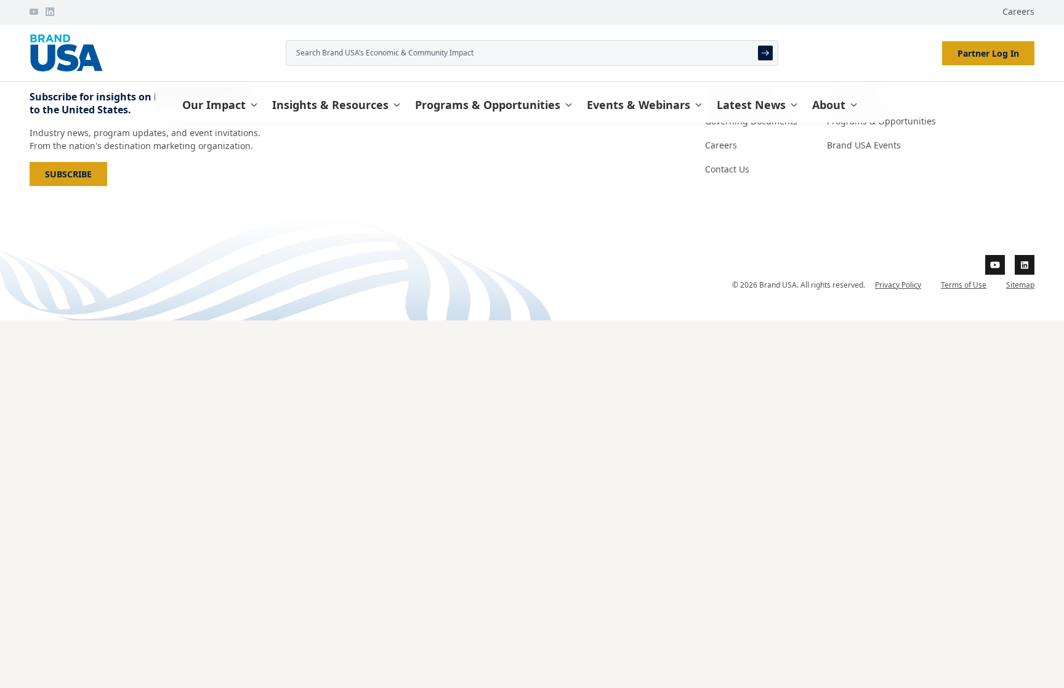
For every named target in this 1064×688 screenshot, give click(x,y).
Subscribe (76, 174)
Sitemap (1020, 285)
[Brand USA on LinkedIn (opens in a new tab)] (1024, 265)
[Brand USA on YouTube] (34, 11)
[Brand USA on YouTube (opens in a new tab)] (995, 265)
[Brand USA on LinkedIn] (50, 11)
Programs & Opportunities (487, 104)
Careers (1018, 11)
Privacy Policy (898, 285)
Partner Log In (988, 53)
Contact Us (727, 169)
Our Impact (214, 104)
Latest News (751, 104)
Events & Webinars (638, 104)
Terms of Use (963, 285)
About (828, 104)
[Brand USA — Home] (153, 52)
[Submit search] (765, 53)
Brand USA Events (864, 145)
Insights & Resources (330, 104)
